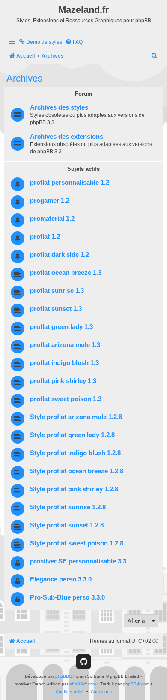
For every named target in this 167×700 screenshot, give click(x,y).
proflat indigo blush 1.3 (64, 362)
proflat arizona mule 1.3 (65, 344)
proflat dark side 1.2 (59, 254)
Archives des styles (59, 107)
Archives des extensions (66, 136)
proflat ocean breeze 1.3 (65, 272)
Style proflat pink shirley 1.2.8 (74, 489)
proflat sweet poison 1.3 (65, 399)
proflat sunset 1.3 (56, 308)
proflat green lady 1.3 (61, 326)
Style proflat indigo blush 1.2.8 (75, 453)
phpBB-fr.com (82, 684)
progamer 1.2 (49, 200)
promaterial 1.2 (52, 218)
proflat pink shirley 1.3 (63, 380)
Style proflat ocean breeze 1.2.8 (76, 471)
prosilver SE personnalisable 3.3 (78, 561)
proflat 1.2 (45, 236)
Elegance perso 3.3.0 (61, 579)
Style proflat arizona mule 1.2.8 (76, 417)
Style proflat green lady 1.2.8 (72, 435)
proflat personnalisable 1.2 (69, 182)
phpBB (62, 676)
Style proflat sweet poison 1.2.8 (76, 543)
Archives (24, 78)
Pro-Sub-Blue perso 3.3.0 (67, 597)
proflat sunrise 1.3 (57, 290)
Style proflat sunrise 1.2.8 (68, 507)
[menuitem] (40, 42)
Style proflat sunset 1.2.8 (67, 525)
